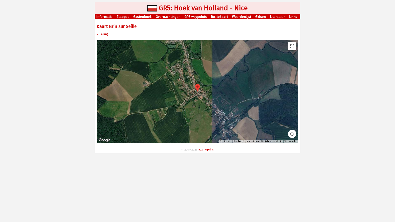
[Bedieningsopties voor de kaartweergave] (292, 134)
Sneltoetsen (225, 141)
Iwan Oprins (206, 149)
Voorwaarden (291, 141)
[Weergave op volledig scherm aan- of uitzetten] (292, 46)
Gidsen (260, 17)
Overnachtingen (168, 17)
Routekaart (219, 17)
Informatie (104, 17)
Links (293, 17)
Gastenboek (142, 17)
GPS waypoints (196, 17)
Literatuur (277, 17)
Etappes (123, 17)
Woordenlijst (241, 17)
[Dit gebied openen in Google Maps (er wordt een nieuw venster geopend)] (104, 140)
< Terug (102, 34)
